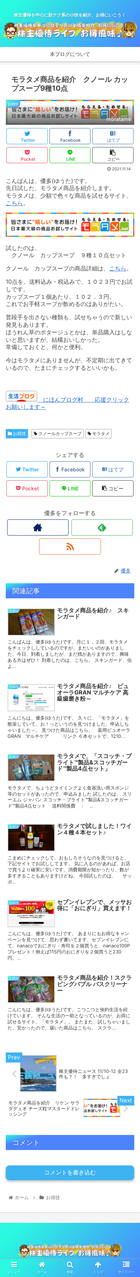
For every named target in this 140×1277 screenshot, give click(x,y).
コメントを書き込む (70, 1172)
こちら (14, 203)
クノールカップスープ (59, 433)
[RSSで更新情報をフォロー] (70, 546)
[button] (126, 851)
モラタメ (100, 433)
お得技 (19, 433)
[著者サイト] (38, 527)
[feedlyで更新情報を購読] (102, 527)
